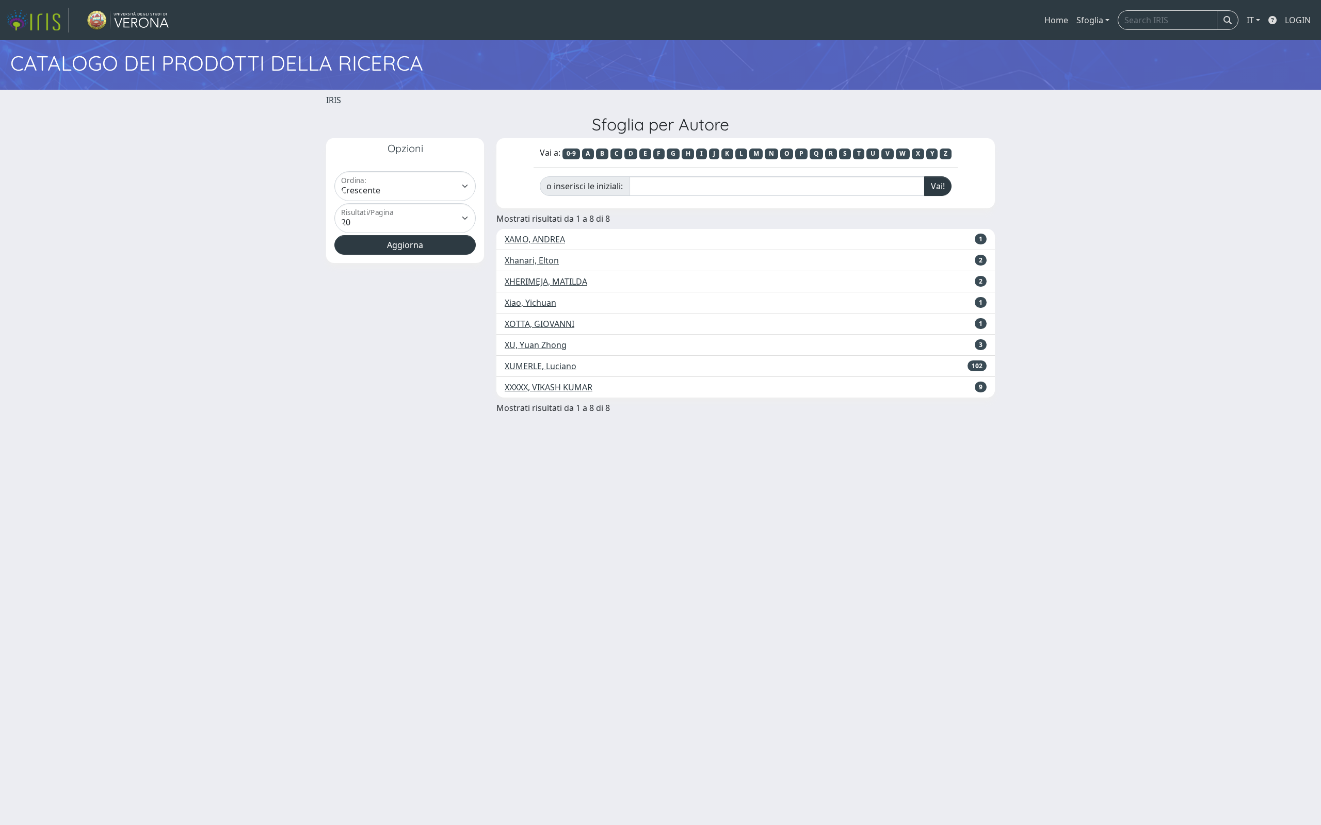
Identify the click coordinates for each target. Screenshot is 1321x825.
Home (1056, 20)
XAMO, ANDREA (535, 239)
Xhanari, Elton (532, 260)
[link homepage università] (128, 20)
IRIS (333, 100)
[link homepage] (37, 20)
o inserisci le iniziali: (584, 186)
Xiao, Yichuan (530, 302)
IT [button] (1250, 20)
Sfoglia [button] (1089, 20)
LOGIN (1298, 20)
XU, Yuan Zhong (536, 345)
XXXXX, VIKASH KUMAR (548, 387)
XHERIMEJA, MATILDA (546, 281)
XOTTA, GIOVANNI (539, 323)
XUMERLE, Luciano (540, 366)
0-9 (571, 153)
